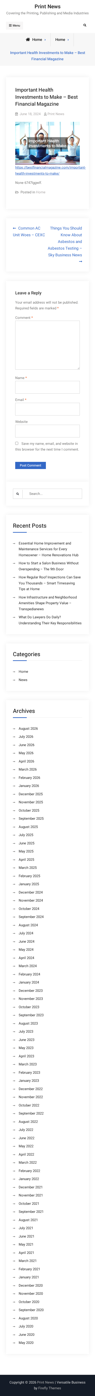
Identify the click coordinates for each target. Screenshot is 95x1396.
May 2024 (26, 949)
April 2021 (26, 1252)
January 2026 (29, 785)
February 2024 (29, 974)
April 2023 (26, 1056)
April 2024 (26, 957)
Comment (24, 317)
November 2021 (31, 1195)
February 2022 (29, 1170)
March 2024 (28, 966)
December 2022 (31, 1088)
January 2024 (29, 982)
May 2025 (26, 851)
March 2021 (28, 1260)
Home (60, 39)
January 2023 (29, 1080)
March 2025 (28, 867)
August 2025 (28, 826)
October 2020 (29, 1301)
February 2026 (29, 777)
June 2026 (26, 744)
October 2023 (29, 1007)
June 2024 (26, 941)
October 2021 (29, 1203)
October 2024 (29, 908)
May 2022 (26, 1146)
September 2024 (31, 916)
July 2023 (26, 1031)
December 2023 (31, 990)
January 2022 (29, 1178)
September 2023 (31, 1015)
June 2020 (26, 1334)
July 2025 (26, 834)
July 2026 (26, 736)
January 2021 (29, 1277)
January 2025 (29, 884)
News (23, 679)
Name (21, 377)
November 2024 (31, 900)
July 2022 (26, 1129)
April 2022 (26, 1154)
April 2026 (26, 761)
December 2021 (31, 1187)
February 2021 (29, 1269)
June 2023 (26, 1039)
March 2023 (28, 1064)
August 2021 (28, 1220)
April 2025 (26, 859)
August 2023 (28, 1023)
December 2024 (31, 892)
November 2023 (31, 998)
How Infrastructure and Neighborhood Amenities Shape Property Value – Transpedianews (48, 603)
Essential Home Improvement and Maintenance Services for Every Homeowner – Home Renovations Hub (48, 549)
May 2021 (26, 1244)
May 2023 (26, 1047)
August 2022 (28, 1121)
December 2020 (31, 1285)
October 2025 (29, 810)
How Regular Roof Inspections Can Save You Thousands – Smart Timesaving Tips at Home (50, 583)
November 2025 (31, 802)
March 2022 (28, 1162)
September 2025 (31, 818)
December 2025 (31, 794)
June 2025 (26, 843)
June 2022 (26, 1138)
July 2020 (26, 1326)
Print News (48, 7)
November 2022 (31, 1097)
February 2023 (29, 1072)
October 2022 (29, 1105)
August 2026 (28, 728)
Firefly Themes (49, 1388)
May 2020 (26, 1342)
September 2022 (31, 1113)
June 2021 (26, 1236)
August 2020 (28, 1318)
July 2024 (26, 933)
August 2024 (28, 925)
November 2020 (31, 1293)
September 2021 (31, 1211)
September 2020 (31, 1309)
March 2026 (28, 769)
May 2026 (26, 753)
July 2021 (26, 1228)
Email (20, 399)
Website (21, 421)
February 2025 (29, 876)
